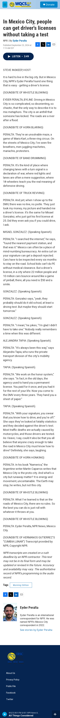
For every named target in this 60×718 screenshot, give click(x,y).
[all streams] (56, 714)
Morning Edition (21, 585)
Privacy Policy (12, 680)
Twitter (9, 699)
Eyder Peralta (20, 40)
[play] (5, 714)
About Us (10, 673)
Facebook (11, 693)
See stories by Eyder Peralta (36, 630)
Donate (50, 4)
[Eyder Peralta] (10, 612)
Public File (11, 686)
